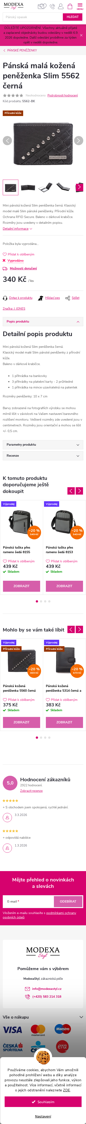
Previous (71, 491)
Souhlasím (46, 1102)
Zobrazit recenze (31, 791)
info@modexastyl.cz (46, 989)
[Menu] (80, 6)
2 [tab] (41, 601)
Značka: (14, 309)
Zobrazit (22, 586)
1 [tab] (37, 601)
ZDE (66, 1090)
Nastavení (43, 1116)
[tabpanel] (21, 547)
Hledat (73, 17)
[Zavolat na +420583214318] (52, 6)
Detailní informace (15, 228)
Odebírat (68, 901)
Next (79, 491)
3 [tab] (45, 601)
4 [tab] (49, 601)
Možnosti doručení (23, 268)
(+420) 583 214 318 (46, 996)
